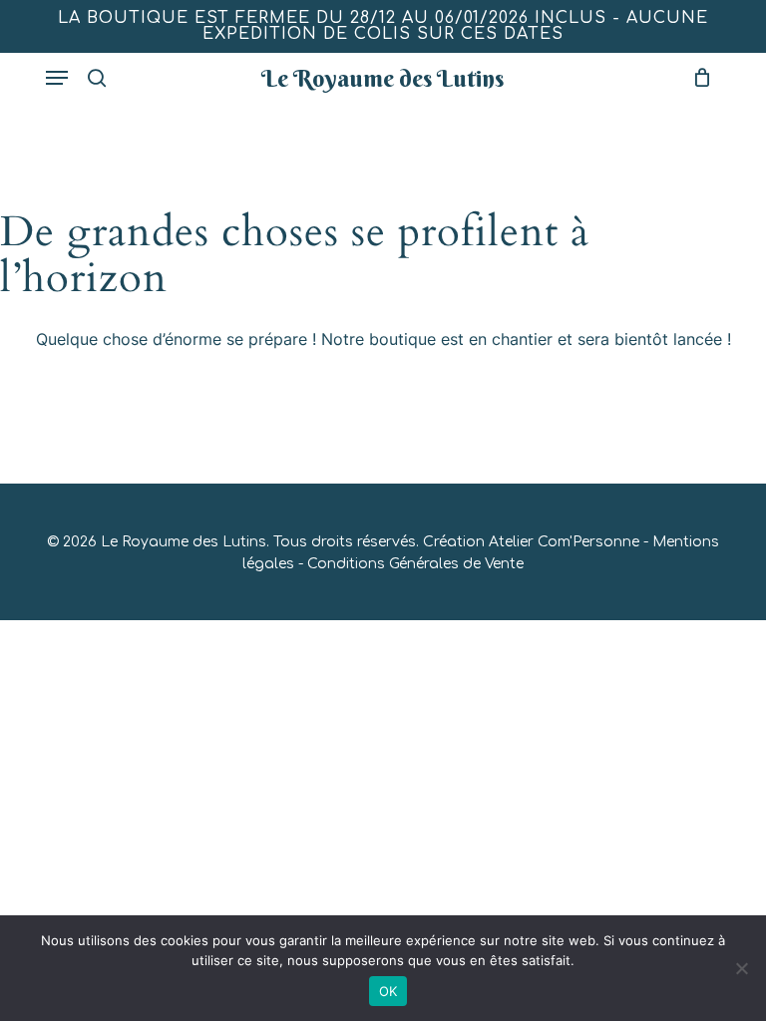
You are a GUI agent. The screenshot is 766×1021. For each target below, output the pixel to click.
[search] (97, 78)
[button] (57, 78)
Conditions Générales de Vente (415, 563)
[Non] (741, 968)
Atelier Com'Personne (564, 541)
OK (388, 991)
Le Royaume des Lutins (382, 78)
